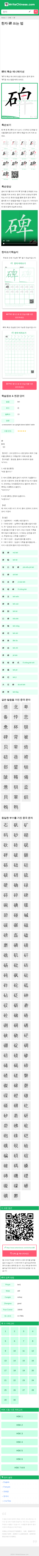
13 (5, 1361)
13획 (9, 18)
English (6, 1482)
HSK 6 (19, 1459)
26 (14, 1390)
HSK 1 (19, 1416)
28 (33, 1390)
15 (24, 1361)
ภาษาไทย (7, 1501)
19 (24, 1370)
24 (33, 1380)
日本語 (6, 1491)
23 (24, 1380)
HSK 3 (19, 1433)
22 (14, 1380)
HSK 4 (19, 1442)
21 (5, 1380)
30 (14, 1400)
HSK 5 (19, 1450)
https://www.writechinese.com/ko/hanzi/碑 (20, 1248)
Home (3, 18)
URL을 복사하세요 (20, 1254)
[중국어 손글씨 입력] (30, 12)
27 (24, 1390)
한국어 (6, 1496)
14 (14, 1361)
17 (5, 1370)
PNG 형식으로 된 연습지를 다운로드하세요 (20, 315)
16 (33, 1361)
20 (33, 1370)
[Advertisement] (19, 47)
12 (33, 1351)
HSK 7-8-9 (20, 1467)
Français (6, 1487)
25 (5, 1390)
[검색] (36, 12)
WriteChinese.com (22, 1554)
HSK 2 (19, 1425)
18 (14, 1370)
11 (24, 1351)
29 (5, 1400)
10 (14, 1351)
